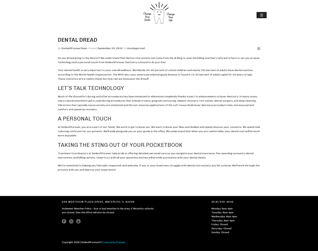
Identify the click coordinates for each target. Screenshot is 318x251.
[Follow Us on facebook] (64, 221)
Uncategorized (136, 48)
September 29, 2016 (110, 48)
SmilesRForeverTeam (74, 48)
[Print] (258, 48)
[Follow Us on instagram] (71, 221)
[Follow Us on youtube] (78, 221)
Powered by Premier (113, 242)
